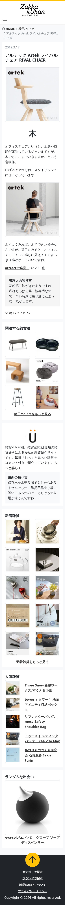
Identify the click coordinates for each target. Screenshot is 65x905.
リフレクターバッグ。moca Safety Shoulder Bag (41, 721)
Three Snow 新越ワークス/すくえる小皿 (41, 688)
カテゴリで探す (32, 872)
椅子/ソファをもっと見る (32, 414)
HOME (10, 29)
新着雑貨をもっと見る (32, 662)
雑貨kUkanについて (32, 885)
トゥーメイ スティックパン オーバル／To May (42, 738)
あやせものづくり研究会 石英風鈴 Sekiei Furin (41, 755)
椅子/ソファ (26, 29)
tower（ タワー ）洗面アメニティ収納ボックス (42, 704)
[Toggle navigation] (5, 20)
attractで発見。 (17, 268)
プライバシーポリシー (32, 891)
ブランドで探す (32, 878)
